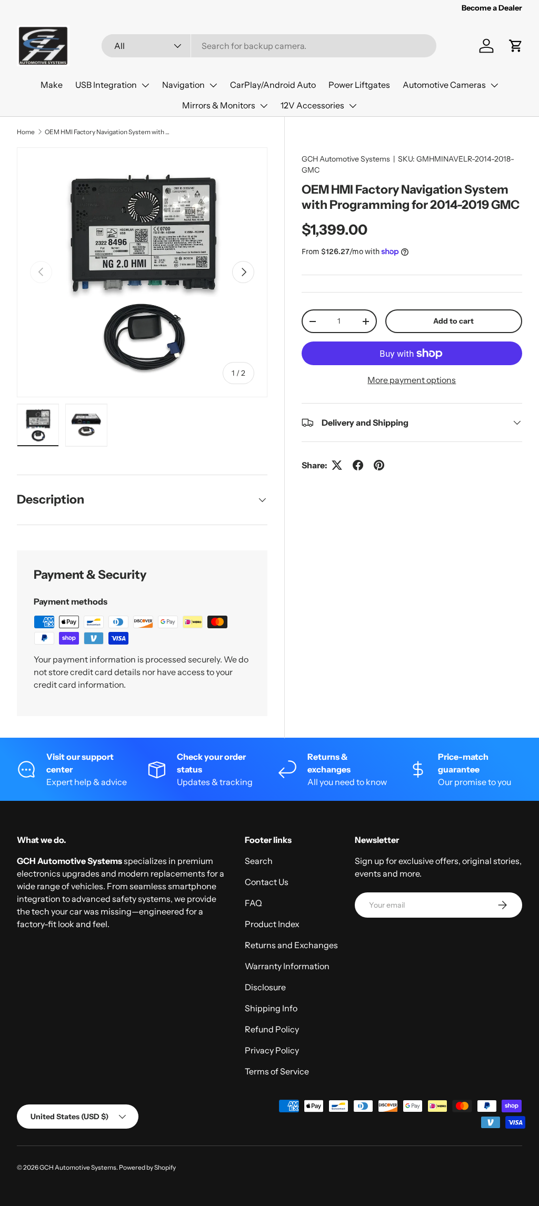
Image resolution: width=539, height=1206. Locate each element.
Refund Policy (272, 1029)
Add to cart (453, 321)
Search (259, 861)
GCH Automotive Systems (346, 159)
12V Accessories (312, 105)
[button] (515, 45)
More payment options (411, 380)
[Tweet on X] (336, 465)
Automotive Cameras (444, 84)
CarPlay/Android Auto (273, 84)
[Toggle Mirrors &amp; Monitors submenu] (263, 105)
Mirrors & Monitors (218, 105)
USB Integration (106, 84)
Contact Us (266, 882)
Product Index (272, 924)
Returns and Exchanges (291, 945)
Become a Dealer (492, 8)
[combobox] (269, 45)
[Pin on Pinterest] (379, 465)
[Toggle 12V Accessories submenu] (352, 105)
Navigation (183, 84)
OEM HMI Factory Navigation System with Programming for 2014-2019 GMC (108, 132)
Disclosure (265, 987)
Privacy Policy (272, 1050)
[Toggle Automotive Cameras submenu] (494, 85)
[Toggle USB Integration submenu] (145, 85)
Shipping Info (271, 1008)
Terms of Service (277, 1071)
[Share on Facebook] (357, 465)
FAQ (253, 903)
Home (26, 132)
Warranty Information (287, 966)
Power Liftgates (359, 84)
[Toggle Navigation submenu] (213, 85)
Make (52, 84)
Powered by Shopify (147, 1167)
